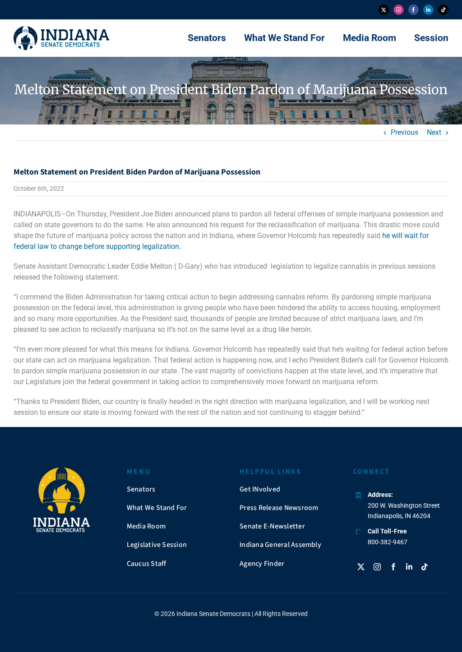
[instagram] (398, 10)
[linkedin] (428, 10)
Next (434, 132)
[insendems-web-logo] (61, 29)
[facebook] (413, 10)
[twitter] (384, 10)
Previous (404, 132)
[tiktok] (443, 10)
